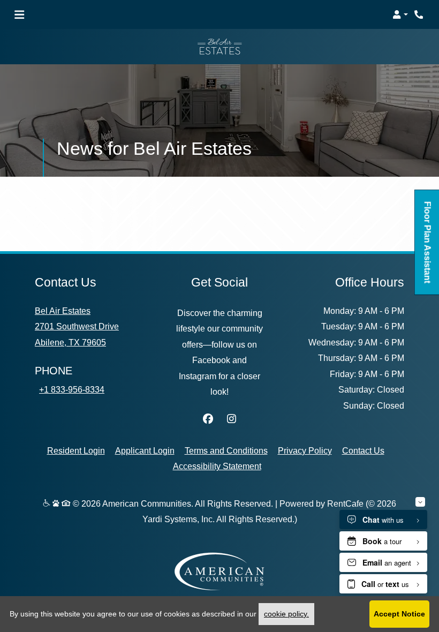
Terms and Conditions (226, 450)
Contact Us (363, 450)
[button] (400, 14)
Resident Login (76, 450)
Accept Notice (399, 614)
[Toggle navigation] (19, 14)
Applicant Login (145, 450)
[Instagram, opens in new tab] (231, 419)
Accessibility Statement (217, 466)
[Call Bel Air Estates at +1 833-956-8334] (419, 14)
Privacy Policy (305, 450)
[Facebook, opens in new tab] (207, 419)
